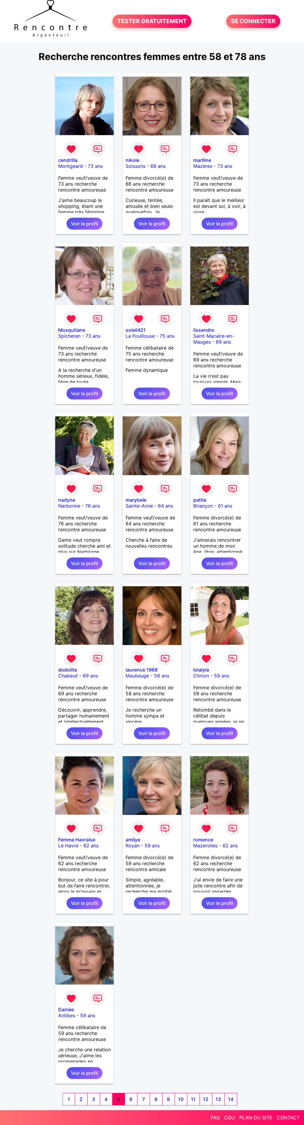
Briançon (203, 506)
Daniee (66, 1009)
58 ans (161, 676)
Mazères (202, 166)
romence (203, 840)
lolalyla (201, 670)
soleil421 (136, 330)
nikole (132, 160)
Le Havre (68, 846)
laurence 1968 (142, 670)
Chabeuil (68, 676)
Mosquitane (71, 330)
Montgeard (70, 166)
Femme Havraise (76, 840)
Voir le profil (84, 224)
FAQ (215, 1118)
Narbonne (69, 506)
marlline (202, 160)
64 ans (165, 506)
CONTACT (288, 1118)
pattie (199, 500)
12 (205, 1099)
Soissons (135, 166)
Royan (133, 846)
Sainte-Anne (139, 506)
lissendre (203, 330)
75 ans (167, 336)
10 (180, 1099)
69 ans (223, 342)
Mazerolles (205, 846)
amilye (133, 840)
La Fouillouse (140, 336)
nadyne (66, 500)
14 (230, 1099)
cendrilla (67, 160)
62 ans (91, 846)
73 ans (95, 166)
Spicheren (69, 336)
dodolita (67, 670)
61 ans (225, 506)
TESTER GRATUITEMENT (152, 21)
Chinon (201, 676)
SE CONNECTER (253, 21)
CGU (229, 1118)
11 (193, 1099)
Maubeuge (137, 676)
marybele (136, 500)
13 (218, 1099)
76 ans (92, 506)
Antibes (66, 1015)
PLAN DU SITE (255, 1118)
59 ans (221, 676)
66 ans (158, 166)
